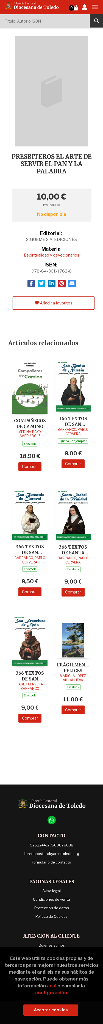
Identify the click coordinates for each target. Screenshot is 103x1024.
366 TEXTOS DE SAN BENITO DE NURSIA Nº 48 (73, 421)
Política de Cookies (51, 916)
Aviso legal (51, 891)
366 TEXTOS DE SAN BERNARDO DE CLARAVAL (30, 549)
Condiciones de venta (51, 899)
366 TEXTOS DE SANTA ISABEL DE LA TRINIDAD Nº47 (73, 549)
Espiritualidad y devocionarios (51, 255)
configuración (51, 992)
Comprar (30, 466)
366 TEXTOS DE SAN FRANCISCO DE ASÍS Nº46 (30, 676)
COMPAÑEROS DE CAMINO (30, 423)
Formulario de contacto (51, 862)
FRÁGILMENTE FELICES (73, 667)
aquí (51, 985)
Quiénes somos (51, 945)
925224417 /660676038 (51, 845)
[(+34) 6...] (52, 820)
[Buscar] (96, 21)
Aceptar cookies (51, 1009)
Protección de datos (51, 908)
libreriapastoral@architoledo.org (51, 853)
